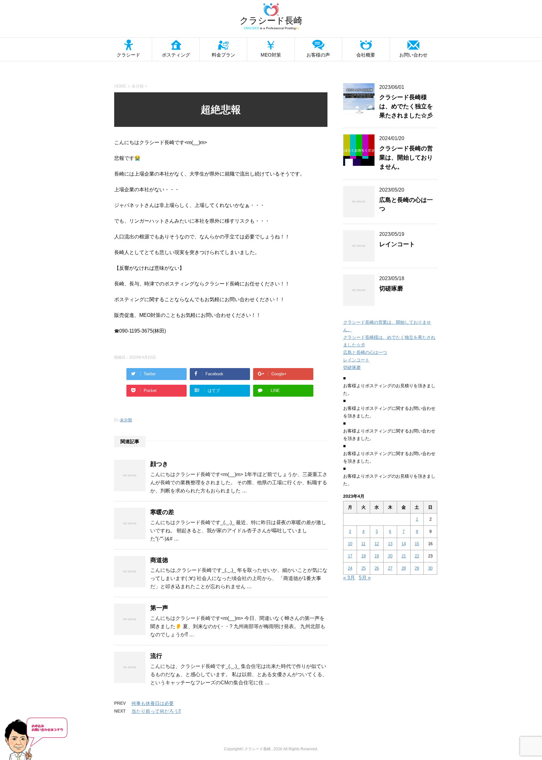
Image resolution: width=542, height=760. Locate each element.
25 (363, 568)
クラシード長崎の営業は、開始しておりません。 (406, 157)
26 (377, 568)
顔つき (159, 464)
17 (350, 556)
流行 (156, 656)
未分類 (126, 420)
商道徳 (159, 560)
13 (390, 543)
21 (403, 556)
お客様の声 (318, 54)
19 (377, 556)
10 (350, 543)
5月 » (365, 577)
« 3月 (349, 577)
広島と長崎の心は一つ (365, 352)
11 (363, 543)
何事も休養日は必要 (152, 703)
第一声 (159, 608)
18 (363, 556)
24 (350, 568)
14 (403, 543)
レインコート (397, 244)
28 (403, 568)
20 (390, 556)
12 (377, 543)
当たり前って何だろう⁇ (156, 711)
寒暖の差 (162, 512)
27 (390, 568)
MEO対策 (271, 54)
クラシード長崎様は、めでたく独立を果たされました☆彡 (406, 106)
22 (417, 556)
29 (417, 568)
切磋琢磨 (391, 288)
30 (430, 568)
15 (417, 543)
